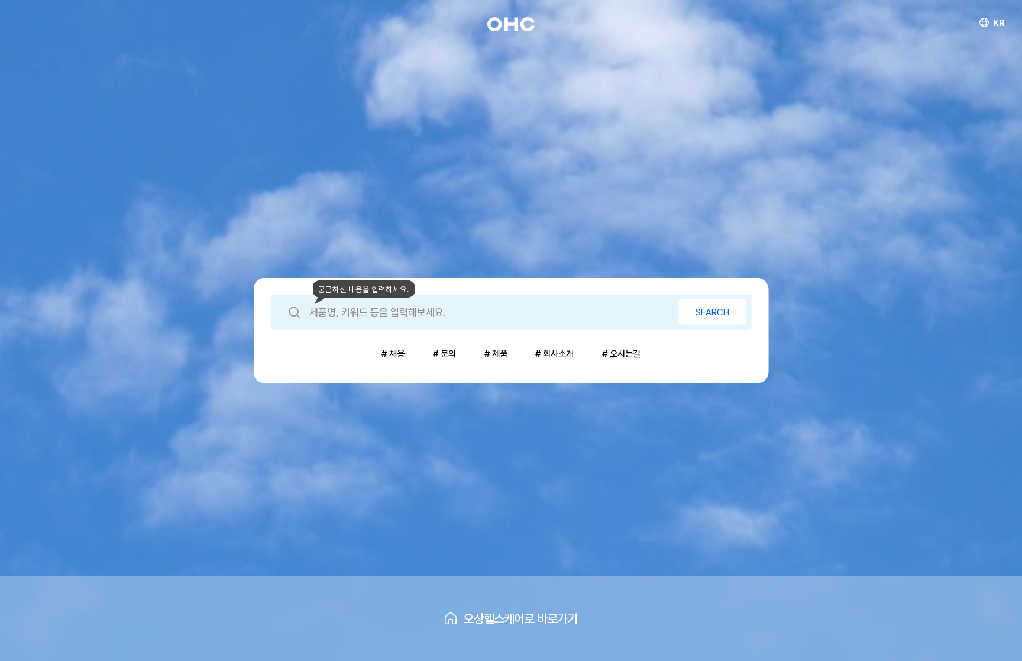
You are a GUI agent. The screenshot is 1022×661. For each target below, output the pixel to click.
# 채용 (393, 353)
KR (999, 22)
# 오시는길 (621, 353)
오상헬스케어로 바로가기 (520, 618)
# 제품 (495, 353)
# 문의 (444, 353)
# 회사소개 (554, 353)
